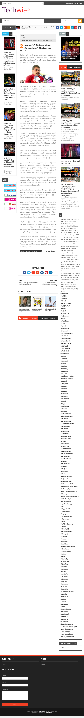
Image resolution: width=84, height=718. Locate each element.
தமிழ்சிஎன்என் (65, 306)
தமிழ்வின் (64, 296)
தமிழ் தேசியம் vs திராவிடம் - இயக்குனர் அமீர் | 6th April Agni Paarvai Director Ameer (9, 94)
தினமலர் (64, 391)
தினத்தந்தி (64, 383)
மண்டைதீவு (64, 596)
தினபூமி (63, 386)
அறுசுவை (64, 536)
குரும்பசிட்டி (64, 574)
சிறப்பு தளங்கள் (65, 509)
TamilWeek (65, 444)
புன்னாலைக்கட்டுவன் (67, 591)
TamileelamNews (67, 454)
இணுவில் (64, 566)
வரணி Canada (66, 609)
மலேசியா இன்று (66, 413)
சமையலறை (64, 539)
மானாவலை (64, 604)
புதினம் (63, 311)
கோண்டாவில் (65, 549)
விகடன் (63, 401)
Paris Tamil (65, 351)
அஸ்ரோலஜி (64, 471)
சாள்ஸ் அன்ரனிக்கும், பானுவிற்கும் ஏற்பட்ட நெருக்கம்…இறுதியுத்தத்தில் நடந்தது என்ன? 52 (70, 91)
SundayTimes (66, 436)
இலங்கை (28, 251)
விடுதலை (64, 411)
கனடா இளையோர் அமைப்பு (69, 491)
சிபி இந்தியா (65, 398)
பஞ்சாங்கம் (64, 479)
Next (79, 50)
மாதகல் (63, 601)
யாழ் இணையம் (65, 348)
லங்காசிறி (64, 298)
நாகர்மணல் (64, 611)
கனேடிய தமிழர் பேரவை (67, 489)
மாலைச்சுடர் (64, 396)
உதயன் (63, 356)
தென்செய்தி (65, 406)
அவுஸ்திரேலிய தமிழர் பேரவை (69, 486)
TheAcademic (66, 451)
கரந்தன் (63, 571)
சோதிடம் (64, 466)
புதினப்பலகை (65, 316)
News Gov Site (66, 341)
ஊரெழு (63, 556)
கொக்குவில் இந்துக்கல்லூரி (69, 626)
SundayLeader (66, 439)
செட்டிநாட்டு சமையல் (67, 534)
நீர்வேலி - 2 (64, 619)
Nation (63, 441)
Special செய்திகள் (67, 333)
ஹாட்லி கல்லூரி (65, 631)
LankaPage (65, 446)
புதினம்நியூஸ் (65, 313)
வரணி (63, 606)
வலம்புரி (63, 363)
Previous (62, 50)
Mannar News (66, 338)
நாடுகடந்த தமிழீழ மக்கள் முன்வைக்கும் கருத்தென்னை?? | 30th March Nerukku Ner (45, 27)
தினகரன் (64, 381)
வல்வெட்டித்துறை (66, 551)
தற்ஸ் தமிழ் (64, 368)
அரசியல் (22, 251)
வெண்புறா (64, 494)
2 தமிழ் (63, 308)
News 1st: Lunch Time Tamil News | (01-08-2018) (70, 162)
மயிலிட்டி (64, 594)
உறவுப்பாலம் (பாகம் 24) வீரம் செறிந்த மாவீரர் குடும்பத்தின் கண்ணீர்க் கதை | (9, 163)
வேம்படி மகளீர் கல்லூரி (67, 636)
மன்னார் (63, 554)
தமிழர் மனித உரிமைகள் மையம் (70, 496)
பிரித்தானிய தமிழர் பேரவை (68, 484)
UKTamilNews (66, 459)
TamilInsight (65, 426)
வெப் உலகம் (64, 371)
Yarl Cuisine (65, 544)
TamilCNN (64, 429)
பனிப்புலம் (64, 586)
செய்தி (63, 301)
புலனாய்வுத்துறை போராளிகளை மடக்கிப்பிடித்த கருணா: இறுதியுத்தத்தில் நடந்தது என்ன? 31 (70, 123)
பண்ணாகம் (64, 584)
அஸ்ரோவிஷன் (65, 474)
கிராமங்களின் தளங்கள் (68, 546)
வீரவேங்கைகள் (65, 511)
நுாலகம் (63, 526)
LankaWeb (65, 431)
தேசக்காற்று (65, 519)
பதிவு (63, 323)
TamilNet (64, 419)
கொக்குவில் (64, 579)
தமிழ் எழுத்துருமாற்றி (67, 524)
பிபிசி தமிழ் (64, 346)
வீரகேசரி (64, 358)
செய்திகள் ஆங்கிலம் (67, 416)
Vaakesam (65, 328)
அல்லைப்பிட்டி (65, 561)
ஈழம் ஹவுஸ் (65, 514)
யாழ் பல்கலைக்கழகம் (67, 634)
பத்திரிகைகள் (65, 353)
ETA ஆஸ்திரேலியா (66, 499)
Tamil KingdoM (66, 303)
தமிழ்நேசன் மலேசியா (67, 376)
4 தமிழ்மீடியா (65, 321)
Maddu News (65, 336)
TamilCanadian (66, 456)
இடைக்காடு (64, 564)
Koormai (64, 331)
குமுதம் (63, 403)
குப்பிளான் (64, 576)
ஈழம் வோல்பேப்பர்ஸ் (66, 516)
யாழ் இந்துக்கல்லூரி (67, 629)
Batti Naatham (66, 343)
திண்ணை (64, 541)
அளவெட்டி (64, 559)
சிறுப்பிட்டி (64, 581)
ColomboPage (66, 449)
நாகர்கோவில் (65, 614)
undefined (9, 69)
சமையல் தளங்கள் (66, 531)
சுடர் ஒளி (64, 373)
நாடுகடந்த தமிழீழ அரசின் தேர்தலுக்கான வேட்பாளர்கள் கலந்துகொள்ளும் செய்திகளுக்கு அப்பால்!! (9, 58)
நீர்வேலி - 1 (64, 616)
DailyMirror (65, 434)
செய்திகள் (24, 37)
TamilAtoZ (41, 711)
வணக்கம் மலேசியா (67, 378)
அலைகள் (64, 409)
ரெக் (62, 506)
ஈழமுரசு (63, 318)
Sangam (64, 461)
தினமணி (64, 388)
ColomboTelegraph (67, 423)
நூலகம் (63, 521)
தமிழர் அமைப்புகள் (66, 481)
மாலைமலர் (64, 393)
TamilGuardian (66, 421)
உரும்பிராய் (64, 569)
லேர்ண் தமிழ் (65, 529)
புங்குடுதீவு (64, 589)
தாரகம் (63, 326)
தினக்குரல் (64, 361)
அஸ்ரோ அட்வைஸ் (66, 476)
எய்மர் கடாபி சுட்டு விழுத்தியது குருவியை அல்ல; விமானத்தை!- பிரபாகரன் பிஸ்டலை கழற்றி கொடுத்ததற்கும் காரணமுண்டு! (70, 190)
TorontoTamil (65, 464)
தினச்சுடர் (64, 366)
